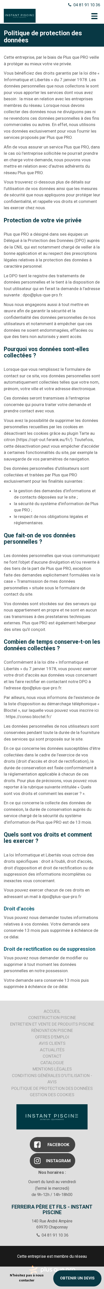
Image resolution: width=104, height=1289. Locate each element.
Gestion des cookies (52, 1094)
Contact (52, 1056)
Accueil (52, 1011)
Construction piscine (52, 1017)
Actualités (52, 1049)
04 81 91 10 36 (86, 5)
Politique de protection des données (52, 1088)
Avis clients (52, 1043)
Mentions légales (52, 1068)
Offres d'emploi (52, 1036)
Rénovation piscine (52, 1030)
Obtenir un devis (77, 1278)
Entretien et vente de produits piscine (52, 1024)
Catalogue (52, 1062)
